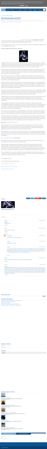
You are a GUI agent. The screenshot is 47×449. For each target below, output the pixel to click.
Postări (4, 345)
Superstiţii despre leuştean (5, 302)
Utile (7, 12)
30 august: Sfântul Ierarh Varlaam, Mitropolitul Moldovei (11, 300)
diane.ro (7, 447)
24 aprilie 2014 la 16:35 (42, 257)
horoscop (10, 20)
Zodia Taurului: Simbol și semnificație (8, 301)
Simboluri (20, 9)
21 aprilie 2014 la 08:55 (42, 235)
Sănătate (3, 12)
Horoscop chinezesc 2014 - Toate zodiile (9, 166)
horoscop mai (14, 20)
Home (4, 9)
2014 (7, 20)
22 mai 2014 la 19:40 (42, 246)
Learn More (21, 5)
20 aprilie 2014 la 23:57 (42, 228)
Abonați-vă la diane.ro (8, 433)
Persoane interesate (23, 433)
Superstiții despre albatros (5, 397)
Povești (39, 9)
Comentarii (4, 347)
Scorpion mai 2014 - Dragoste (12, 122)
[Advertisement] (10, 32)
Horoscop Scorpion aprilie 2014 (7, 168)
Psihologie (35, 9)
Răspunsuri (6, 233)
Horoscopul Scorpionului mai (26, 39)
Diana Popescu (9, 235)
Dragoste (30, 9)
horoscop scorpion (26, 20)
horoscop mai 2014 (20, 20)
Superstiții (25, 9)
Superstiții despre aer (5, 420)
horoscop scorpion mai (32, 20)
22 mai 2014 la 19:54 (42, 264)
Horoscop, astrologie (10, 9)
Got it (27, 5)
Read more (8, 399)
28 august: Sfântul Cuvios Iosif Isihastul (8, 405)
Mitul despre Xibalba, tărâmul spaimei (8, 427)
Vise (16, 9)
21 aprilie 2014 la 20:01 (42, 241)
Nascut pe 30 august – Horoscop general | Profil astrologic (11, 305)
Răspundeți (6, 231)
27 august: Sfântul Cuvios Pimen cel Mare (8, 412)
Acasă (2, 15)
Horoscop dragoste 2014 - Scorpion (8, 163)
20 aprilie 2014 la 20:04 (42, 220)
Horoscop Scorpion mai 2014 (7, 137)
